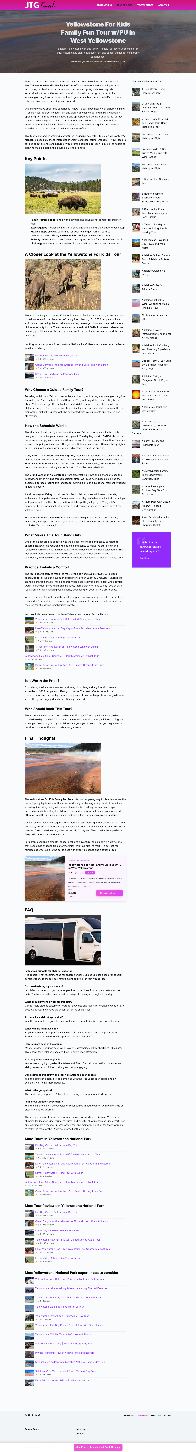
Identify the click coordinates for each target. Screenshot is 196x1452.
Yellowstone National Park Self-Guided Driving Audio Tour (67, 619)
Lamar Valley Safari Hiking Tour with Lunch (59, 637)
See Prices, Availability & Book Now (96, 1447)
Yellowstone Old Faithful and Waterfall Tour (59, 1306)
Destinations (104, 5)
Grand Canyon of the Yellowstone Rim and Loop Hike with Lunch (71, 364)
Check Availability (108, 893)
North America (76, 62)
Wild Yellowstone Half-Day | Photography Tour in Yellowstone (70, 1279)
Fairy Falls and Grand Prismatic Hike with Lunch (62, 1380)
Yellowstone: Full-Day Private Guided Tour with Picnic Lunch (69, 1325)
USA (101, 62)
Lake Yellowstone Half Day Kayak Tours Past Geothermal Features (72, 628)
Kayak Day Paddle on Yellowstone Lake (57, 374)
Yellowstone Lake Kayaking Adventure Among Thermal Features (71, 1288)
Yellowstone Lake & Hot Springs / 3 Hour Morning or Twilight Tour (62, 656)
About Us (163, 5)
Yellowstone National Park (114, 62)
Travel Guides (145, 5)
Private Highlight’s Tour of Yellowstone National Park (64, 1352)
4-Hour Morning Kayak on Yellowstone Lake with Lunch (66, 646)
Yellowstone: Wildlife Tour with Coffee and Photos (63, 1334)
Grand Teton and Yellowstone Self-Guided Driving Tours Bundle (70, 665)
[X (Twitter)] (29, 1415)
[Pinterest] (36, 1415)
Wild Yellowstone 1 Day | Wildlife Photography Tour (64, 1343)
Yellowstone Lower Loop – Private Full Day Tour (62, 1315)
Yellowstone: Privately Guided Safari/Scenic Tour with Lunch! (69, 1297)
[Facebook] (26, 1415)
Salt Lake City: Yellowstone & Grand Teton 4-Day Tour (65, 1371)
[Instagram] (32, 1415)
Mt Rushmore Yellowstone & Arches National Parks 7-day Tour (70, 1362)
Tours (96, 62)
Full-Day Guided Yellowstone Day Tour (56, 355)
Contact (80, 1433)
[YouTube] (39, 1415)
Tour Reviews (124, 5)
